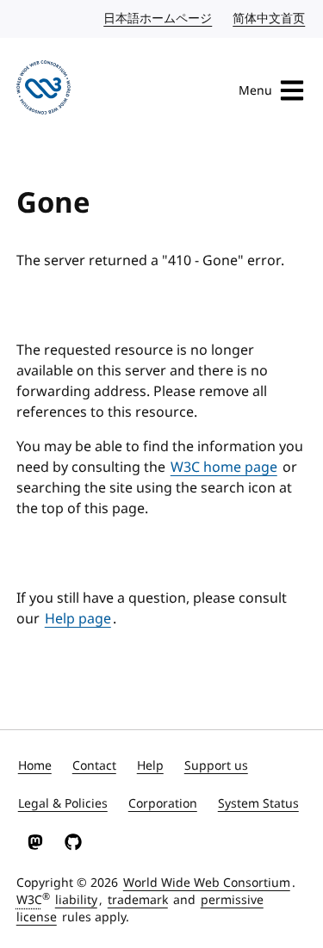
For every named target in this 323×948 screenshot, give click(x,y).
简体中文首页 (270, 18)
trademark (138, 900)
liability (76, 900)
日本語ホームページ (158, 18)
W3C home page (224, 467)
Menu (255, 91)
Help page (78, 619)
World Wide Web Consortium (206, 883)
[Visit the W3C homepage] (43, 90)
